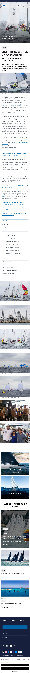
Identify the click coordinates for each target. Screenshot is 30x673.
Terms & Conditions (11, 655)
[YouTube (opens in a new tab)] (15, 646)
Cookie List (5, 655)
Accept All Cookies (15, 665)
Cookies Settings (15, 671)
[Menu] (26, 6)
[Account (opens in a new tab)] (18, 6)
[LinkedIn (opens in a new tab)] (11, 646)
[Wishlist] (21, 6)
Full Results (4, 277)
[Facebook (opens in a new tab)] (3, 646)
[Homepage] (3, 6)
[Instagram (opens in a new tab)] (7, 646)
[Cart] (23, 6)
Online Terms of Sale (19, 655)
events (4, 47)
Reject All (15, 668)
